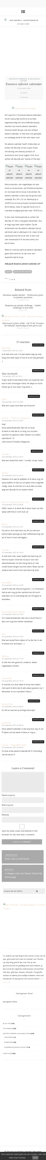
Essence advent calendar (22, 272)
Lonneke (6, 722)
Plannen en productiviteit (15, 1047)
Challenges (8, 1037)
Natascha (7, 678)
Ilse (4, 633)
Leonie (5, 549)
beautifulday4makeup (13, 611)
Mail (7, 805)
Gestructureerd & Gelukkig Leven (24, 80)
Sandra (5, 454)
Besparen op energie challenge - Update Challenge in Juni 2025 (23, 306)
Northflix (6, 582)
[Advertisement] (23, 50)
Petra (5, 524)
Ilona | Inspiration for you (15, 502)
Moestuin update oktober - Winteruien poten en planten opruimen (23, 296)
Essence (8, 272)
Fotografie (7, 1029)
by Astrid (24, 93)
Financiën (8, 1042)
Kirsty (5, 472)
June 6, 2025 (23, 310)
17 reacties (24, 97)
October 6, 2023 (23, 300)
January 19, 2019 (23, 328)
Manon (5, 656)
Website (5, 814)
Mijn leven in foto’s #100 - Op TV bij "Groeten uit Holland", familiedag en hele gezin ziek (23, 324)
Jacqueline (7, 703)
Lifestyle (6, 1053)
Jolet (4, 399)
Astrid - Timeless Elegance (16, 418)
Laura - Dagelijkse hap (14, 744)
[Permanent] (23, 320)
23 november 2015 (23, 88)
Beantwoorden (38, 345)
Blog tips (6, 1023)
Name (8, 795)
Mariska (6, 348)
